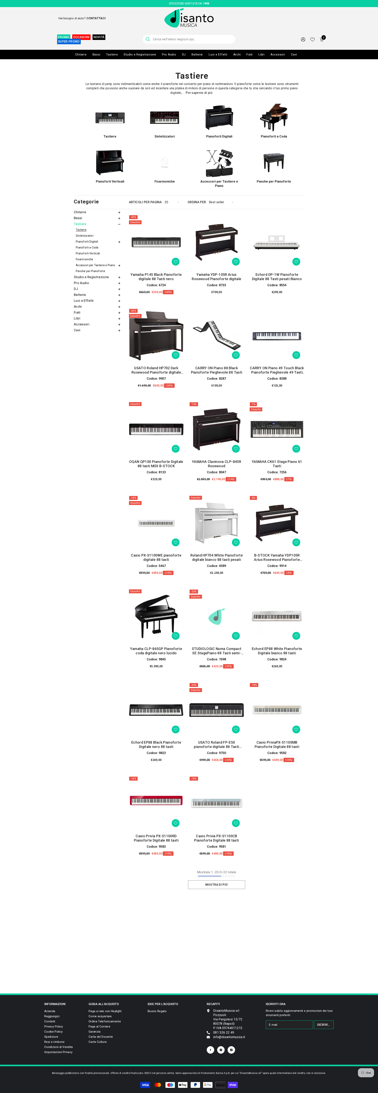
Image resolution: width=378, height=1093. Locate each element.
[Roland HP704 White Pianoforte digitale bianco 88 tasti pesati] (216, 523)
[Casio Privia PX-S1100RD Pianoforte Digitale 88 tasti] (156, 803)
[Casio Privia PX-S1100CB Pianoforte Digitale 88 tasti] (216, 803)
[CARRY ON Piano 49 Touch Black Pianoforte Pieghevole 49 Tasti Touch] (277, 336)
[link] (58, 1052)
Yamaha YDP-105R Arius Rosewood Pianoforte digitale (216, 276)
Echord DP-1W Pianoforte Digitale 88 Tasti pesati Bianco (277, 276)
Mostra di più (216, 884)
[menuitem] (98, 212)
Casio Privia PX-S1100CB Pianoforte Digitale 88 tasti (216, 838)
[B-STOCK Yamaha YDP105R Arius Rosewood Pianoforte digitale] (277, 523)
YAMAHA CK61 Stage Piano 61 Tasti (277, 464)
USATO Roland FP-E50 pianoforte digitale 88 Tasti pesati (216, 744)
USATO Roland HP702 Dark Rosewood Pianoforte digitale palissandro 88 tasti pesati (156, 370)
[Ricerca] (189, 39)
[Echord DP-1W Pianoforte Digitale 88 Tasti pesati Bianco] (277, 242)
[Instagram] (221, 1050)
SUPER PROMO (69, 41)
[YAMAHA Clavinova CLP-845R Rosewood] (216, 429)
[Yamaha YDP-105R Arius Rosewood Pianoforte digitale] (216, 242)
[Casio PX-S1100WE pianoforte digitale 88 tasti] (156, 523)
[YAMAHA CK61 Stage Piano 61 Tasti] (277, 429)
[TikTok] (231, 1050)
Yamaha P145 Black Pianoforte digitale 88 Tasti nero (156, 276)
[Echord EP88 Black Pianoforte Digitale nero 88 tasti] (156, 710)
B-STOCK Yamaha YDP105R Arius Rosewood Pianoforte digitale (277, 557)
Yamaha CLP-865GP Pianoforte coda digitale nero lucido (156, 651)
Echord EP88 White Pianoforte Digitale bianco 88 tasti (277, 651)
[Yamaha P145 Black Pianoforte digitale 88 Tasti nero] (156, 242)
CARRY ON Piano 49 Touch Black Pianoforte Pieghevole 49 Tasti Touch (277, 370)
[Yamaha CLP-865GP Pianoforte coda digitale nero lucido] (156, 616)
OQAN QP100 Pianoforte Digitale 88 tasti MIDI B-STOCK (156, 464)
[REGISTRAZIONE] (303, 39)
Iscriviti (324, 1024)
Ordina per (197, 202)
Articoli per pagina (145, 202)
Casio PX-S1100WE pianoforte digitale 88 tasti (156, 557)
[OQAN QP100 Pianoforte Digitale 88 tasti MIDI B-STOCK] (156, 429)
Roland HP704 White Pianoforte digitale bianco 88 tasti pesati (216, 557)
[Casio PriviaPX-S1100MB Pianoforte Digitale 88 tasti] (277, 710)
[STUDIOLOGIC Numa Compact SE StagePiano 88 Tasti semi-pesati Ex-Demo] (216, 616)
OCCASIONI (81, 37)
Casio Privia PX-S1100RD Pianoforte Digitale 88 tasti (156, 838)
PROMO (63, 37)
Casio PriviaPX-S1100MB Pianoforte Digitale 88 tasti (277, 744)
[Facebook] (210, 1050)
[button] (98, 212)
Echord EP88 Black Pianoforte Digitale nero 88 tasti (156, 744)
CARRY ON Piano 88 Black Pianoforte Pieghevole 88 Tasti (216, 370)
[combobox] (192, 39)
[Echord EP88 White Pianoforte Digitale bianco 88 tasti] (277, 616)
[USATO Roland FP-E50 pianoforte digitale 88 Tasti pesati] (216, 710)
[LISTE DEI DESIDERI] (312, 39)
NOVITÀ (99, 37)
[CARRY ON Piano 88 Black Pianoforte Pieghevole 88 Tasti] (216, 336)
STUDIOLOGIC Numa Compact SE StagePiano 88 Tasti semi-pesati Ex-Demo (217, 651)
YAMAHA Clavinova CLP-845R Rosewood (216, 464)
